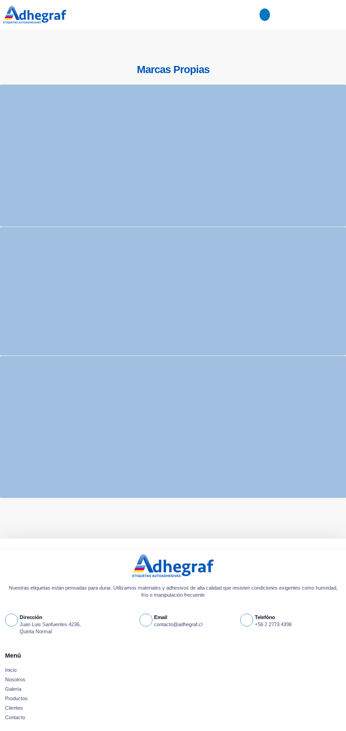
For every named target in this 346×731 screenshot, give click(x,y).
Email (160, 617)
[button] (265, 14)
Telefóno (265, 617)
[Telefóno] (246, 620)
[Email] (146, 620)
